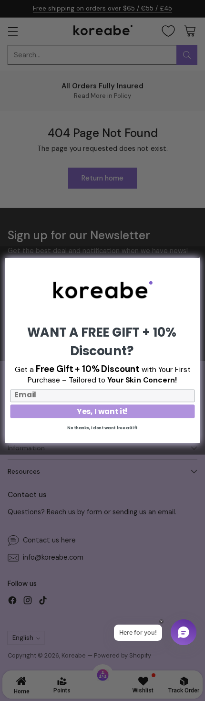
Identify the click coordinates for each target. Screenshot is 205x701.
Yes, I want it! (102, 411)
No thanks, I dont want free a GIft (102, 428)
